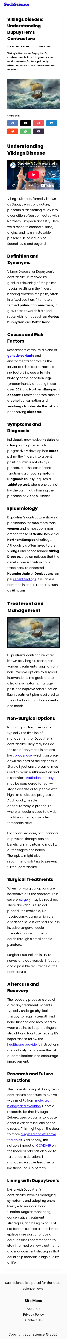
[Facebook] (12, 123)
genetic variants (20, 355)
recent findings (24, 579)
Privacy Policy (33, 1314)
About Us (33, 1309)
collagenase (22, 755)
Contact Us (33, 1320)
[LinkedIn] (51, 123)
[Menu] (61, 4)
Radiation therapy (40, 778)
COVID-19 (43, 1145)
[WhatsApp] (25, 131)
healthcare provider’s (23, 1044)
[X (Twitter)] (25, 123)
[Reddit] (12, 131)
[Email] (38, 131)
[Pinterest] (38, 123)
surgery (25, 899)
